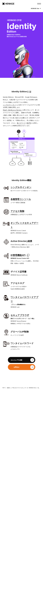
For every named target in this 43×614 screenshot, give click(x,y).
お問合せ (16, 367)
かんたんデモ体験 (16, 360)
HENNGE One (36, 8)
